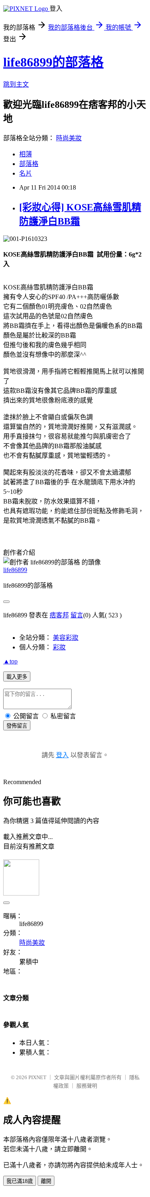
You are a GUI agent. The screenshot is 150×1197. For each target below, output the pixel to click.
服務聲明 (86, 1086)
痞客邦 (59, 615)
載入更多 (16, 677)
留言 (76, 615)
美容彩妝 (65, 637)
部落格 (28, 163)
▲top (10, 661)
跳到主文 (16, 84)
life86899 (15, 569)
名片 (25, 173)
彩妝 (59, 647)
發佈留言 (16, 726)
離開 (46, 1181)
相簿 (25, 154)
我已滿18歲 (19, 1181)
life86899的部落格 (53, 62)
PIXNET (37, 1077)
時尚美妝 (69, 138)
